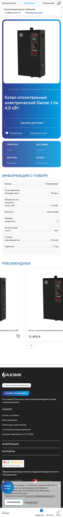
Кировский (48, 3)
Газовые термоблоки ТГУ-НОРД (17, 434)
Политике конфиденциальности (39, 496)
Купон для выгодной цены (16, 385)
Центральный (9, 3)
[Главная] (6, 89)
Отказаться (31, 502)
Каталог (7, 409)
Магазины (8, 451)
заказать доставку (32, 123)
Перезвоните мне (34, 13)
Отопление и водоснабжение (16, 429)
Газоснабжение (9, 420)
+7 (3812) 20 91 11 (12, 13)
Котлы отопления (10, 415)
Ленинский (29, 3)
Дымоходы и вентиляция (14, 424)
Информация (10, 444)
